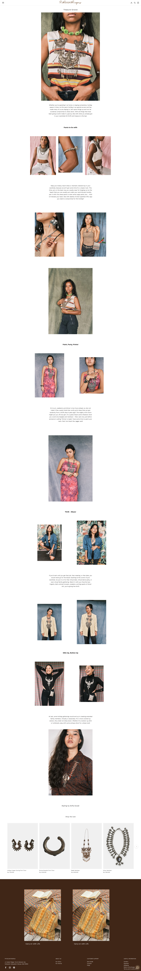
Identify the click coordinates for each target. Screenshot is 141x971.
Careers (126, 961)
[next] (136, 846)
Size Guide (90, 961)
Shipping (126, 965)
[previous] (4, 846)
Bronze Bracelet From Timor (46, 870)
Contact (89, 963)
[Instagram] (10, 967)
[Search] (135, 2)
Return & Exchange (129, 967)
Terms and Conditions (130, 968)
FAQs (88, 965)
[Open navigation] (3, 2)
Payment (126, 963)
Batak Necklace (75, 870)
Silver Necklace (107, 870)
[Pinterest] (14, 967)
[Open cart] (138, 3)
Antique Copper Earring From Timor (16, 870)
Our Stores (59, 963)
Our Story (58, 961)
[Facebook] (6, 967)
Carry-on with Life (33, 944)
